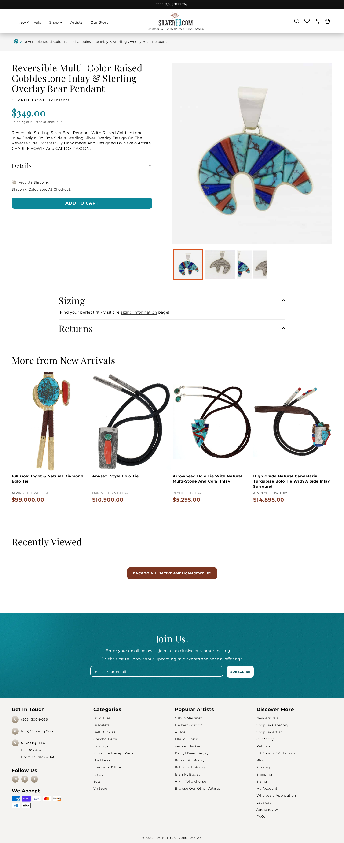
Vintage (100, 788)
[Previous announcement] (13, 4)
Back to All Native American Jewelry (172, 573)
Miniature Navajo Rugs (113, 753)
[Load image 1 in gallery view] (188, 264)
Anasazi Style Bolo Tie (115, 476)
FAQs (261, 816)
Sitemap (263, 767)
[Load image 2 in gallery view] (220, 264)
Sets (97, 781)
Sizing (261, 781)
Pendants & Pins (107, 767)
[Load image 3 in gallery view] (252, 264)
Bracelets (101, 725)
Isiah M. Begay (187, 774)
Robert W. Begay (190, 760)
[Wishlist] (307, 21)
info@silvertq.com (37, 731)
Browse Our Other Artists (197, 788)
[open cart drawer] (327, 21)
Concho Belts (105, 739)
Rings (98, 774)
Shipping (19, 121)
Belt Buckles (104, 732)
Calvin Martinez (188, 718)
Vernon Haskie (187, 746)
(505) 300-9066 (34, 719)
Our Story (265, 739)
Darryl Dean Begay (192, 753)
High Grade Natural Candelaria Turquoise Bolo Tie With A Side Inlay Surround (291, 481)
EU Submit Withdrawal (276, 753)
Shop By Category (272, 725)
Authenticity (267, 809)
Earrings (100, 746)
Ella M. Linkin (186, 739)
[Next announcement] (331, 4)
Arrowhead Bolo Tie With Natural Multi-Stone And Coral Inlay (207, 478)
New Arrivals (267, 718)
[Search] (297, 21)
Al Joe (180, 732)
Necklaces (102, 760)
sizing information (139, 312)
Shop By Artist (269, 732)
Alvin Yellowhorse (190, 781)
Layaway (263, 802)
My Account (267, 788)
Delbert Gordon (188, 725)
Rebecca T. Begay (190, 767)
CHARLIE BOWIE (29, 100)
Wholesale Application (276, 795)
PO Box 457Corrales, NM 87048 (38, 750)
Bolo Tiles (102, 718)
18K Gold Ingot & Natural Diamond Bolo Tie (47, 478)
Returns (263, 746)
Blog (260, 760)
